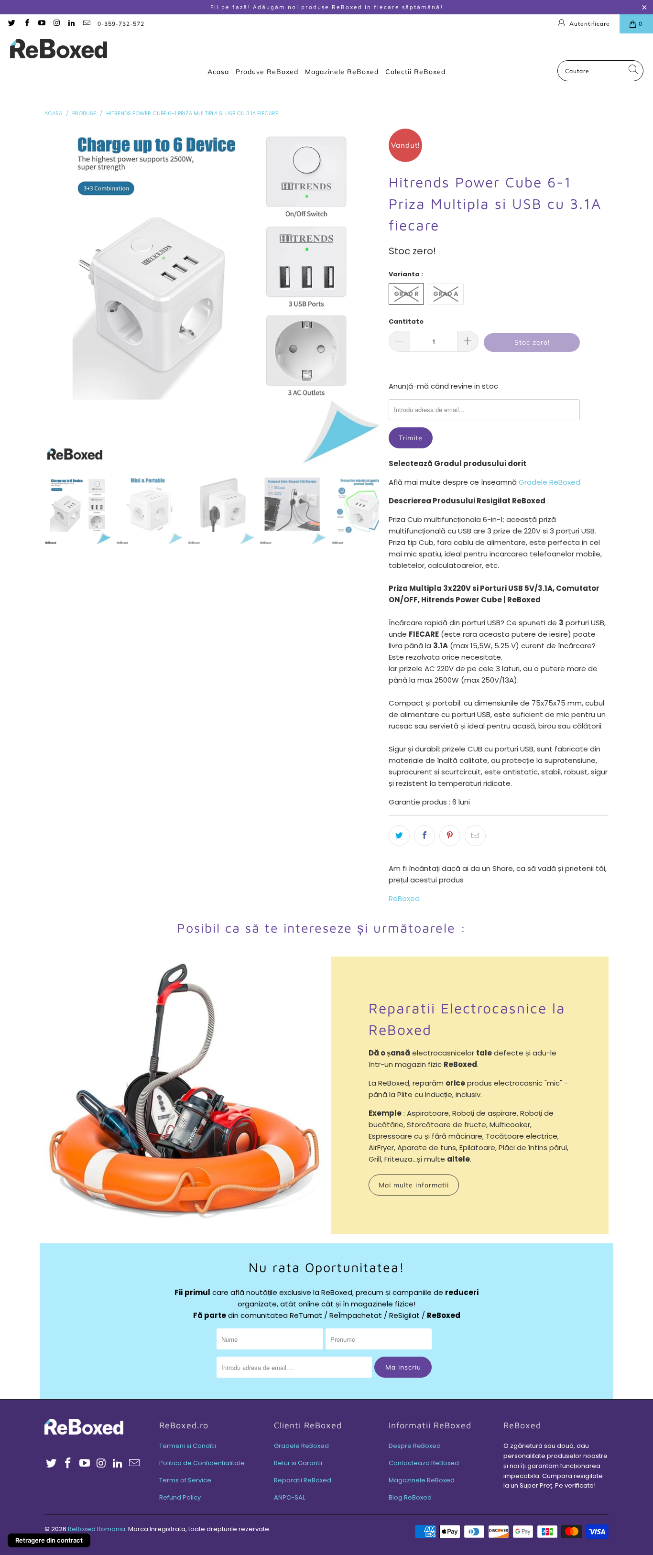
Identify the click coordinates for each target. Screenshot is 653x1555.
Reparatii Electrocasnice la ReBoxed (467, 1019)
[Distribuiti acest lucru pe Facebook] (424, 835)
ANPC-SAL (289, 1497)
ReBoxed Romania (96, 1528)
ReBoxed (404, 898)
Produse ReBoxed (267, 71)
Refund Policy (180, 1497)
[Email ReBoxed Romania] (86, 24)
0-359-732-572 (121, 23)
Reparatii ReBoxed (302, 1480)
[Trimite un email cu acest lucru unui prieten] (475, 835)
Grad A (445, 293)
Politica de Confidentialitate (202, 1463)
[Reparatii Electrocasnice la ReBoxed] (183, 1095)
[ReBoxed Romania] (59, 49)
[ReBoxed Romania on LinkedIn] (71, 24)
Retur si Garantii (298, 1463)
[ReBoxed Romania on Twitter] (11, 24)
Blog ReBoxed (410, 1497)
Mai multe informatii (414, 1185)
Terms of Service (185, 1480)
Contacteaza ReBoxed (424, 1463)
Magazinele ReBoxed (342, 71)
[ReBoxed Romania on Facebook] (26, 24)
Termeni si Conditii (187, 1445)
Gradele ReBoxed (549, 482)
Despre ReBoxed (415, 1445)
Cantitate (406, 321)
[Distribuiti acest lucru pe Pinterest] (449, 835)
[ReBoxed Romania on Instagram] (56, 24)
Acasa (218, 71)
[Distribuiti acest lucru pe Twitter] (399, 835)
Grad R (406, 293)
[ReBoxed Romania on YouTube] (41, 24)
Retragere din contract (49, 1540)
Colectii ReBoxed (415, 71)
